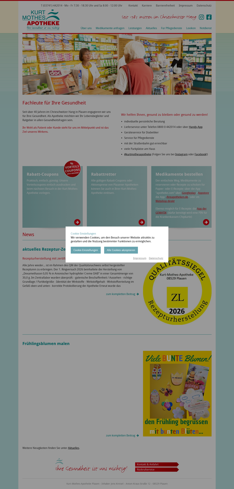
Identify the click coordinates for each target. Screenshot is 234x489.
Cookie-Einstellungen (85, 250)
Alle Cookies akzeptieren (121, 250)
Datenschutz (156, 258)
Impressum (139, 258)
